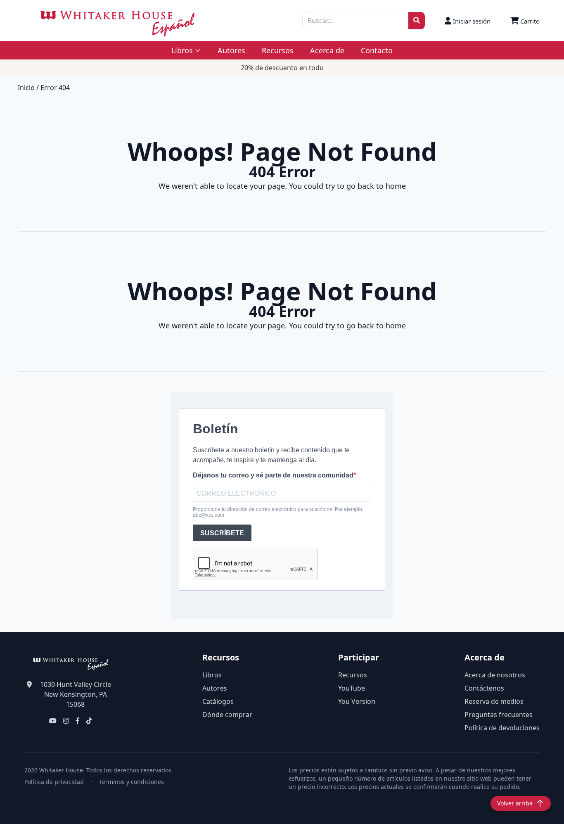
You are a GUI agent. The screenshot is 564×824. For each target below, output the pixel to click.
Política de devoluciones (502, 727)
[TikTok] (89, 721)
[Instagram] (66, 721)
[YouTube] (53, 721)
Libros (212, 674)
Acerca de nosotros (494, 674)
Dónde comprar (227, 714)
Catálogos (218, 701)
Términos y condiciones (131, 782)
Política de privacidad (54, 782)
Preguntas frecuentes (498, 714)
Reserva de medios (494, 701)
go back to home (376, 186)
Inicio (26, 87)
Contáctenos (484, 688)
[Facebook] (78, 721)
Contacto (377, 50)
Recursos (278, 50)
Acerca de (327, 50)
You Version (356, 701)
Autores (231, 50)
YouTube (351, 688)
